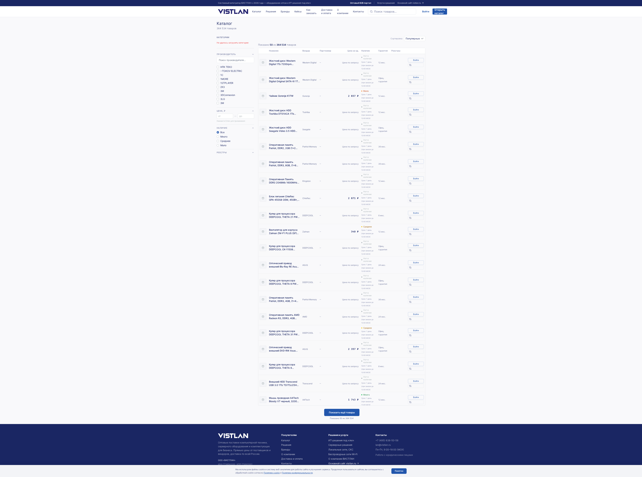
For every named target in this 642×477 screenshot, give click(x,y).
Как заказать (311, 11)
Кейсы (298, 11)
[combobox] (392, 12)
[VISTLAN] (233, 11)
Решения (271, 11)
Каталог (256, 11)
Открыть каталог (440, 12)
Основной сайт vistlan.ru (409, 3)
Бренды (285, 11)
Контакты (358, 11)
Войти (425, 11)
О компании (342, 11)
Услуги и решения (386, 3)
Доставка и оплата (326, 11)
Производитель (226, 54)
